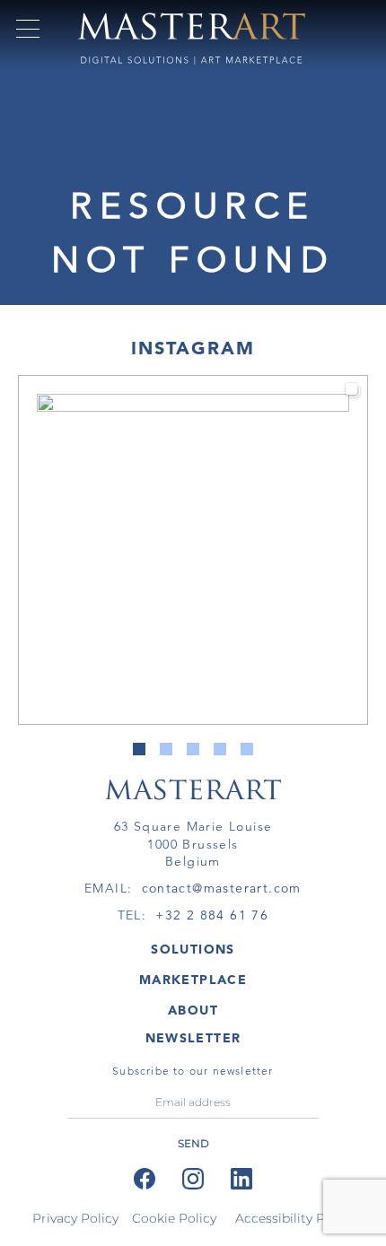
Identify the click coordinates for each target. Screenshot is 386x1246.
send (193, 1143)
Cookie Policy (174, 1218)
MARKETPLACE (193, 980)
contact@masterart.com (222, 888)
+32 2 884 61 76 (211, 915)
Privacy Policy (75, 1218)
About (193, 1010)
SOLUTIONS (193, 949)
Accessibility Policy (294, 1218)
